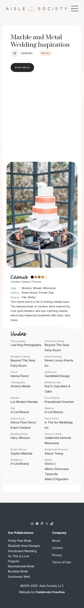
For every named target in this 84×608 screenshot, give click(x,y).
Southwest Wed (19, 576)
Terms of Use (61, 562)
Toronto (36, 281)
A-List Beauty (20, 412)
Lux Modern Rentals (24, 402)
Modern (26, 288)
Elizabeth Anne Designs (24, 545)
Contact (57, 547)
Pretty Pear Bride (19, 540)
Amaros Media (20, 386)
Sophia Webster (22, 453)
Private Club (46, 292)
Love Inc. (27, 53)
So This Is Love (18, 556)
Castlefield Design (57, 376)
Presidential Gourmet (59, 402)
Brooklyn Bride (18, 571)
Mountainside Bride (21, 566)
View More (22, 67)
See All (45, 53)
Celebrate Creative (50, 592)
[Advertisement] (42, 118)
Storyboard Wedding (22, 551)
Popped (13, 561)
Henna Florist (20, 376)
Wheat (37, 288)
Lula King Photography (26, 345)
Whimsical (49, 288)
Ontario (26, 281)
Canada (15, 281)
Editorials (19, 277)
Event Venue (29, 292)
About (56, 540)
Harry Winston (20, 437)
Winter (32, 297)
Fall (24, 297)
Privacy (57, 555)
